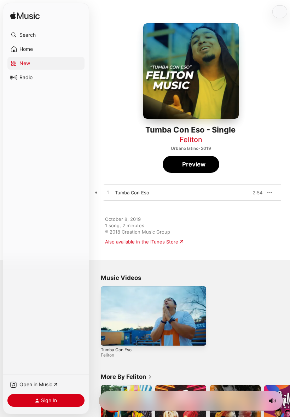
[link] (126, 377)
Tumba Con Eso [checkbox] (132, 192)
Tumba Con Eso (116, 349)
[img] (25, 16)
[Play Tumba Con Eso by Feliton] (108, 192)
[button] (46, 35)
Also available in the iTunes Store (141, 242)
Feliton (191, 139)
